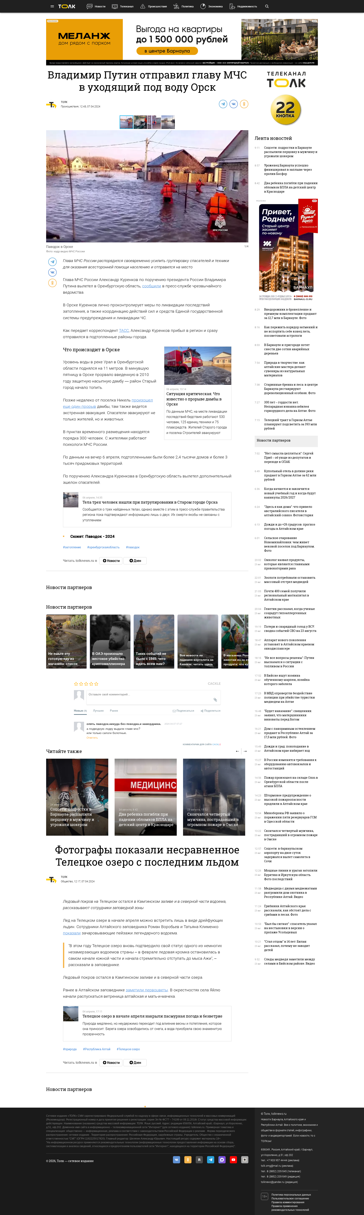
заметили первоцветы (147, 990)
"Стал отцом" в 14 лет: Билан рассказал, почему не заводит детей (287, 945)
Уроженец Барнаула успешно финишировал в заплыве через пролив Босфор (288, 169)
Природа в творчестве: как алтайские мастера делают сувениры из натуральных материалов (285, 369)
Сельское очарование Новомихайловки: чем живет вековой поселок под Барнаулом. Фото (289, 544)
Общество (67, 881)
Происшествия (157, 6)
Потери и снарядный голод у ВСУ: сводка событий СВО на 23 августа (290, 628)
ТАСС (124, 330)
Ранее (114, 710)
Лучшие (98, 710)
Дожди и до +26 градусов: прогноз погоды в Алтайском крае (289, 526)
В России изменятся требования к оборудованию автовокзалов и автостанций (290, 764)
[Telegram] (222, 103)
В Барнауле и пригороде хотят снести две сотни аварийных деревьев (287, 349)
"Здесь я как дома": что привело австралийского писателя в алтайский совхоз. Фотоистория (288, 511)
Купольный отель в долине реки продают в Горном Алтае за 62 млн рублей (290, 475)
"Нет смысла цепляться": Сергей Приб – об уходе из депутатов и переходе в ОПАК (288, 457)
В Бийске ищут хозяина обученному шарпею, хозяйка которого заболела (287, 679)
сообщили (151, 286)
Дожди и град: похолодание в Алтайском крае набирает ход (287, 748)
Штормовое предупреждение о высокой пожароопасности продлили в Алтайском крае (287, 799)
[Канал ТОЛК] (135, 560)
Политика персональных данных (291, 1194)
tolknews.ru (278, 1113)
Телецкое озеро (128, 1049)
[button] (140, 122)
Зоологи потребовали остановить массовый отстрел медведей (289, 580)
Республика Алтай (96, 1049)
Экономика (215, 6)
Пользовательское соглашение (290, 1198)
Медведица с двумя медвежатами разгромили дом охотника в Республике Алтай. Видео (290, 892)
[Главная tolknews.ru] (66, 6)
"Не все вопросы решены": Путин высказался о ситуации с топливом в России (289, 662)
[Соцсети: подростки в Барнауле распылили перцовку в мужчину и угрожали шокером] (77, 797)
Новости (100, 6)
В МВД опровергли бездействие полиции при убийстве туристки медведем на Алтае (289, 697)
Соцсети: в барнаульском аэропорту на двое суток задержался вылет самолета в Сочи (287, 854)
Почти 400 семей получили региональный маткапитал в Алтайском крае (286, 595)
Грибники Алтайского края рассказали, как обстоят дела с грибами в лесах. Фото (287, 910)
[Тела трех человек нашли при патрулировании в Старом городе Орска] (70, 509)
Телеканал (126, 6)
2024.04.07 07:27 (173, 723)
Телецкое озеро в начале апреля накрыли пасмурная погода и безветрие (152, 1016)
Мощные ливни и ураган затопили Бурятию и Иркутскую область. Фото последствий (290, 874)
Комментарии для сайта (202, 744)
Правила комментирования (288, 1202)
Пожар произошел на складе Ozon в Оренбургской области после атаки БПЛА (291, 782)
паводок (133, 547)
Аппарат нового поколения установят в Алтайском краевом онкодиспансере (289, 644)
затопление (72, 547)
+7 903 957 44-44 (277, 1160)
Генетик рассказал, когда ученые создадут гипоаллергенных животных (289, 613)
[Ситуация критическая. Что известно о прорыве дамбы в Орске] (197, 366)
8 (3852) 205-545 (277, 1171)
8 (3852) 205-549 (277, 1176)
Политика (188, 6)
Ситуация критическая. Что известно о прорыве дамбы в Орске (194, 399)
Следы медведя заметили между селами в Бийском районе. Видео (289, 961)
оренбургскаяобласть (103, 547)
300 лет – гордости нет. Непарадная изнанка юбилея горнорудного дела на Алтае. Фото (290, 406)
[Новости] (110, 560)
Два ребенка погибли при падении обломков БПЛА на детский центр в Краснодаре (146, 819)
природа (70, 1049)
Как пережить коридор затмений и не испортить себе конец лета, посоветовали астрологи (291, 331)
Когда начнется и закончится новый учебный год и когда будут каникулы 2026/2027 (290, 493)
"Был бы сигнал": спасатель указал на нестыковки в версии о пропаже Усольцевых (290, 928)
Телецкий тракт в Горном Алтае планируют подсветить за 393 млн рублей (290, 424)
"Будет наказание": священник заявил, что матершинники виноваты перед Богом (288, 715)
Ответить (92, 737)
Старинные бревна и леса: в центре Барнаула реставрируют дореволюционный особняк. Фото (291, 388)
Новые (80, 710)
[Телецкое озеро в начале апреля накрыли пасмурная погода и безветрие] (70, 1023)
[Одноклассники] (244, 103)
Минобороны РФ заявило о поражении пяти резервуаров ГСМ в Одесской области (290, 817)
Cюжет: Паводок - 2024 (92, 536)
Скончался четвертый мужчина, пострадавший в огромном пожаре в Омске (213, 819)
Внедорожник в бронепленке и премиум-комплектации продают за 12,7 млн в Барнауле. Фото (290, 313)
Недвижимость (247, 6)
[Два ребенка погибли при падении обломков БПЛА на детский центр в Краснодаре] (146, 797)
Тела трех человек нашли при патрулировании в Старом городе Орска (150, 502)
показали (72, 933)
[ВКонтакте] (233, 103)
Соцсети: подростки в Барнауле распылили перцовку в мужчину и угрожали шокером (72, 817)
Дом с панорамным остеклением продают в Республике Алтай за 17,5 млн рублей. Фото (289, 733)
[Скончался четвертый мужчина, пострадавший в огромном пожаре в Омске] (214, 797)
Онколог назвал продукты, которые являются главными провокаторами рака (287, 564)
